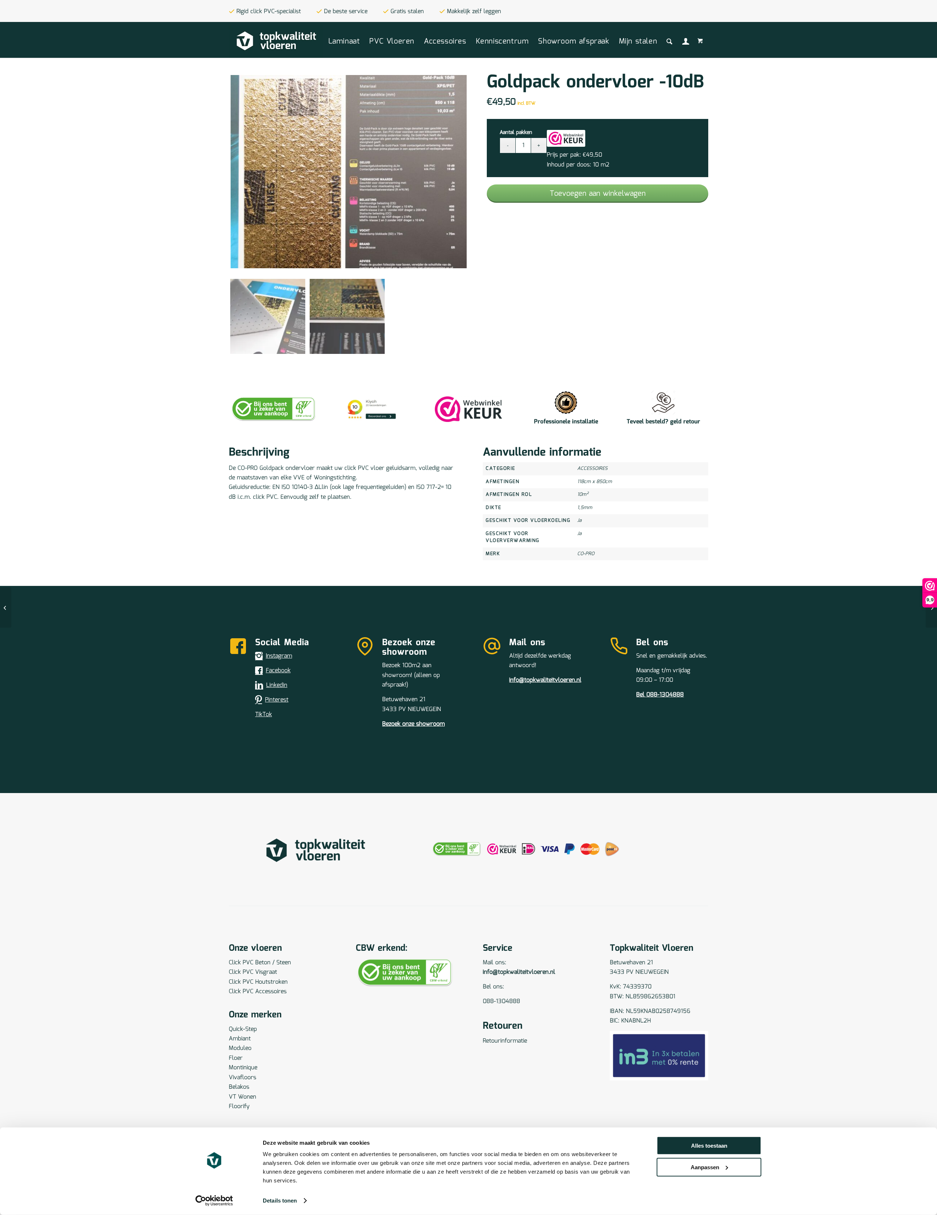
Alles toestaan (709, 1146)
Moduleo (240, 1048)
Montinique (243, 1067)
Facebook (278, 670)
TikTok (263, 714)
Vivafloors (242, 1077)
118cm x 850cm (594, 482)
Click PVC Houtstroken (258, 982)
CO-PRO (585, 554)
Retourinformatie (505, 1041)
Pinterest (276, 699)
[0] (701, 41)
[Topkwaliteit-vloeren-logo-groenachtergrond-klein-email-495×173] (276, 41)
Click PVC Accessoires (258, 991)
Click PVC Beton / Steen (260, 962)
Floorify (239, 1106)
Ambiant (240, 1038)
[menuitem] (344, 41)
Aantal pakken (516, 132)
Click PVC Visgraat (253, 972)
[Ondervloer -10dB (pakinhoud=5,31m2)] (5, 607)
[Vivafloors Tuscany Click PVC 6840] (931, 607)
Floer (236, 1058)
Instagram (279, 656)
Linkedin (276, 685)
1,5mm (584, 508)
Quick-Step (243, 1029)
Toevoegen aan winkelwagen (598, 193)
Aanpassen (705, 1167)
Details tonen (280, 1200)
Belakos (239, 1087)
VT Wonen (242, 1097)
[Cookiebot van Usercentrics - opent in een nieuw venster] (214, 1200)
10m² (582, 494)
